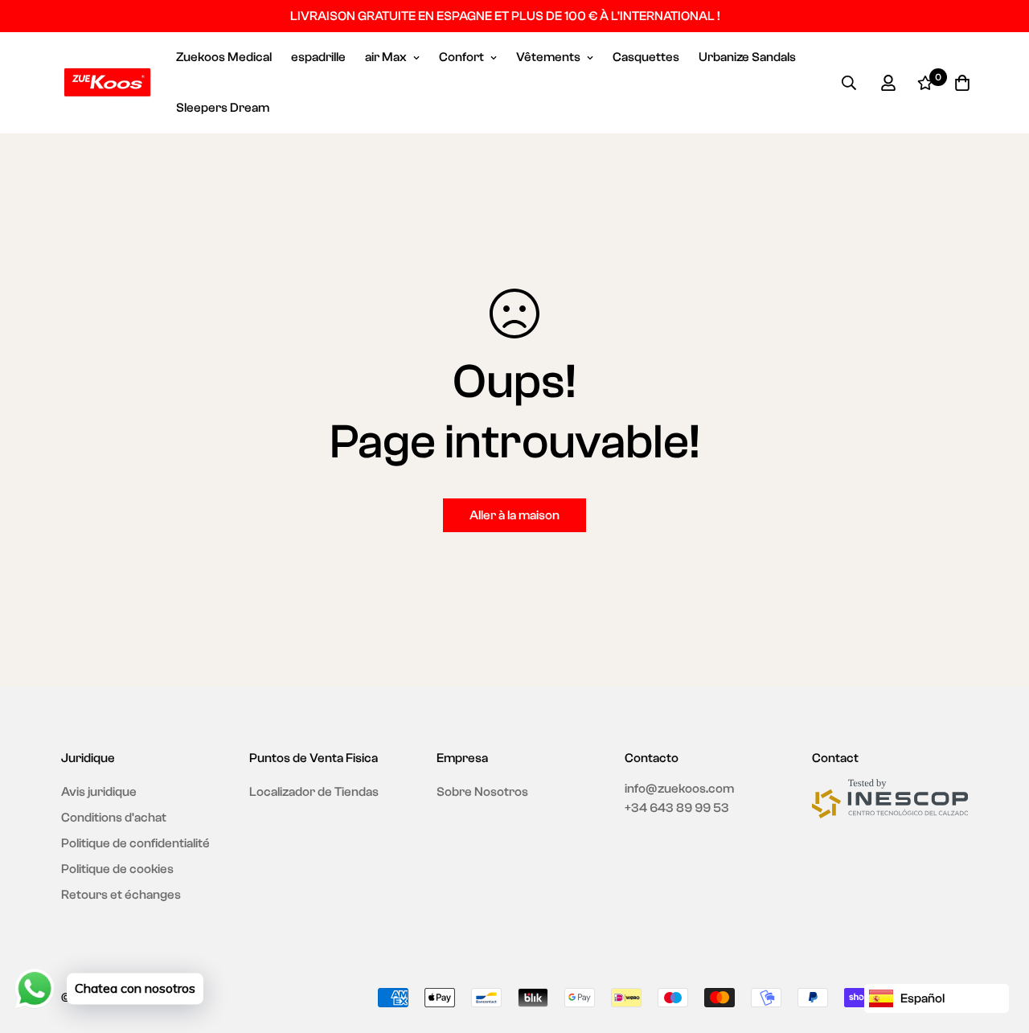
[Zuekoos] (107, 82)
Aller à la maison (514, 515)
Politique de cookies (117, 869)
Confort (461, 57)
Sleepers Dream (222, 107)
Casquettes (646, 57)
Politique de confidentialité (135, 843)
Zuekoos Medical (224, 57)
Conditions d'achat (113, 817)
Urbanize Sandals (747, 57)
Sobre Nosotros (482, 792)
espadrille (318, 57)
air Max (386, 57)
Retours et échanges (121, 894)
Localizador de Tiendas (314, 792)
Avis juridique (99, 792)
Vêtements (548, 57)
